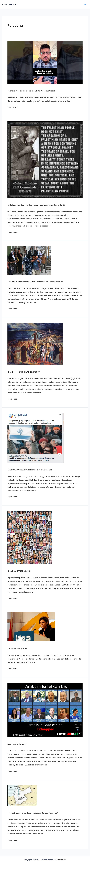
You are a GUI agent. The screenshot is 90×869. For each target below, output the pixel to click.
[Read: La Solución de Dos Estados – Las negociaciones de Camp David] (45, 159)
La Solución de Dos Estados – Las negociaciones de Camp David (36, 205)
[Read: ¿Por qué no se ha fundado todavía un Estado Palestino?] (22, 795)
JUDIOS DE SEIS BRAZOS (17, 648)
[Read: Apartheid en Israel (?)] (45, 709)
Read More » (12, 107)
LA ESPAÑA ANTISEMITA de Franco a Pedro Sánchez (29, 470)
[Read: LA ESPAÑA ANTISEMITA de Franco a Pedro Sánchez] (35, 437)
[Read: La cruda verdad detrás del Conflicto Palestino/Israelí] (45, 62)
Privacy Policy (60, 859)
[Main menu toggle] (85, 4)
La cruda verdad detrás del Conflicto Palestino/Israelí (31, 91)
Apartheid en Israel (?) (17, 744)
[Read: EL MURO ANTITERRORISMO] (29, 537)
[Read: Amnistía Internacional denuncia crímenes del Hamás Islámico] (29, 260)
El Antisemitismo (9, 4)
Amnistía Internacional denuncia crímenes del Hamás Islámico (35, 282)
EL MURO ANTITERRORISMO (18, 571)
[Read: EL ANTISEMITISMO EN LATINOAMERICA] (35, 343)
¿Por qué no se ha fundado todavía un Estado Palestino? (32, 813)
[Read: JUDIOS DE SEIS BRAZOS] (31, 626)
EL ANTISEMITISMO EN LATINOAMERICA (23, 372)
